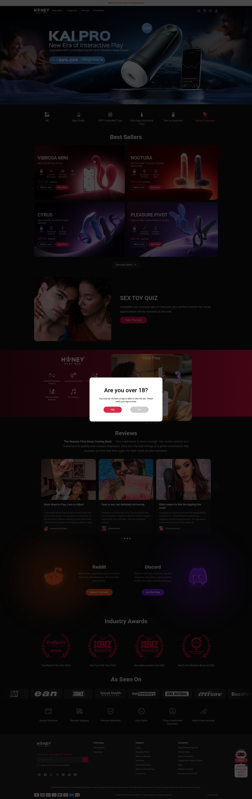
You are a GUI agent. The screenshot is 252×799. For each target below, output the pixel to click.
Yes (112, 410)
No (139, 410)
